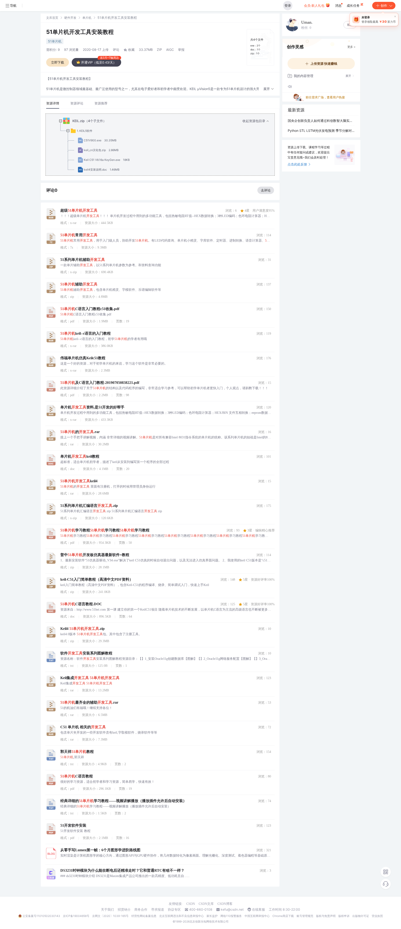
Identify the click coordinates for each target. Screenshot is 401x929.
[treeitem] (164, 145)
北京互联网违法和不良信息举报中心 (181, 916)
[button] (268, 89)
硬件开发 (70, 17)
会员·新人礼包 (314, 5)
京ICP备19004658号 (76, 916)
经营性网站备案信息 (143, 916)
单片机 (86, 17)
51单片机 (54, 41)
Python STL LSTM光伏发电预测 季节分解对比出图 (321, 131)
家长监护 (212, 916)
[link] (52, 17)
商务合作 (140, 909)
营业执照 (377, 916)
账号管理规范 (305, 916)
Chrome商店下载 (283, 916)
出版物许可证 (360, 916)
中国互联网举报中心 (257, 916)
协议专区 (174, 909)
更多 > (351, 47)
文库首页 (52, 17)
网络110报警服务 (231, 916)
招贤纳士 (124, 909)
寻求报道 (157, 909)
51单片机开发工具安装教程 (80, 32)
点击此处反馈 (297, 164)
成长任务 (354, 5)
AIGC (170, 50)
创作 (384, 5)
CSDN (190, 904)
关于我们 (107, 909)
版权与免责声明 (326, 916)
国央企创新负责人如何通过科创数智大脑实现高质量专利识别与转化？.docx (321, 121)
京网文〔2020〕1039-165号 (110, 916)
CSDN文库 (206, 904)
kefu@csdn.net (232, 909)
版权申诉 (343, 916)
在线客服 (258, 909)
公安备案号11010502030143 (41, 916)
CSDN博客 (225, 904)
